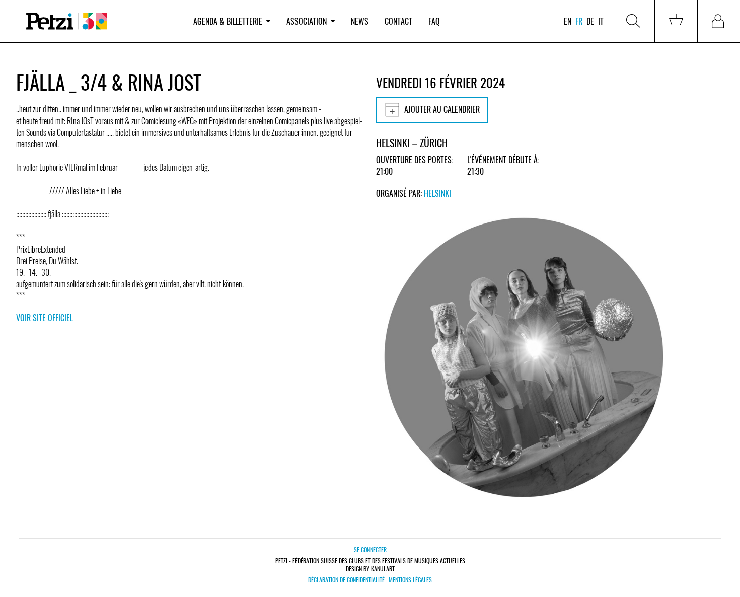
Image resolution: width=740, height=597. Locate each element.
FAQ (434, 21)
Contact (398, 21)
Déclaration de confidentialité (346, 580)
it (601, 21)
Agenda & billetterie (227, 21)
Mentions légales (410, 580)
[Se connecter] (719, 21)
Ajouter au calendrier (442, 109)
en (567, 21)
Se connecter (370, 549)
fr (578, 21)
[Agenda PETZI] (100, 21)
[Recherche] (633, 21)
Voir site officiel (44, 318)
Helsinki (437, 193)
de (590, 21)
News (359, 21)
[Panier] (676, 21)
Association (306, 21)
